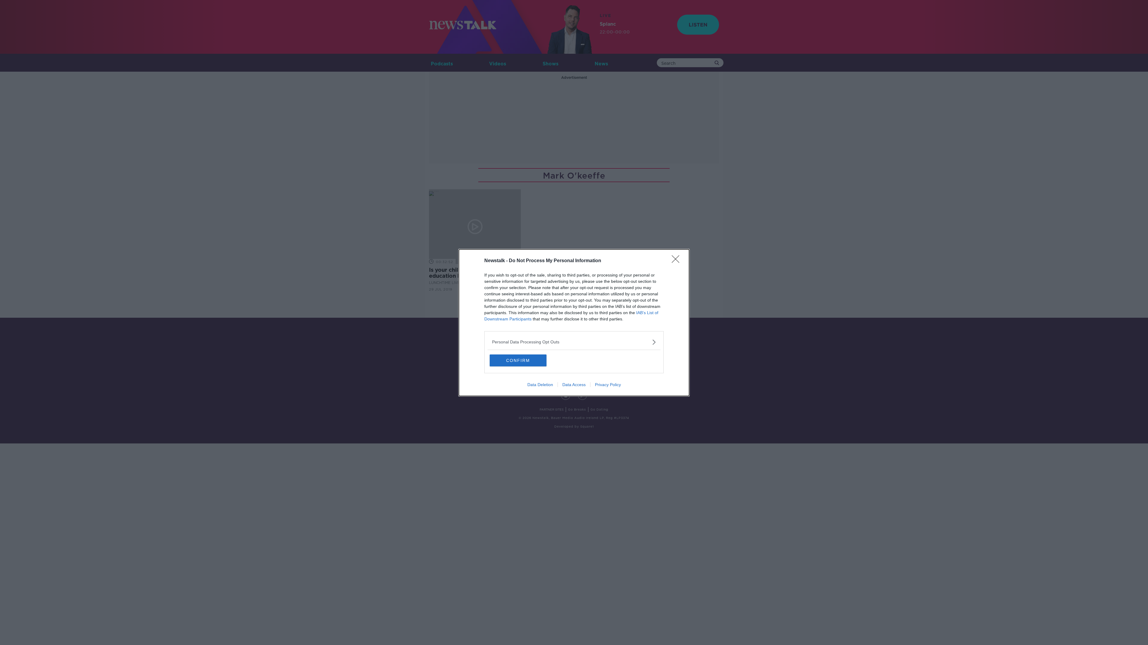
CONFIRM (518, 360)
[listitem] (574, 342)
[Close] (677, 261)
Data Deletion (540, 384)
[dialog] (574, 322)
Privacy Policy (608, 384)
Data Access (574, 384)
